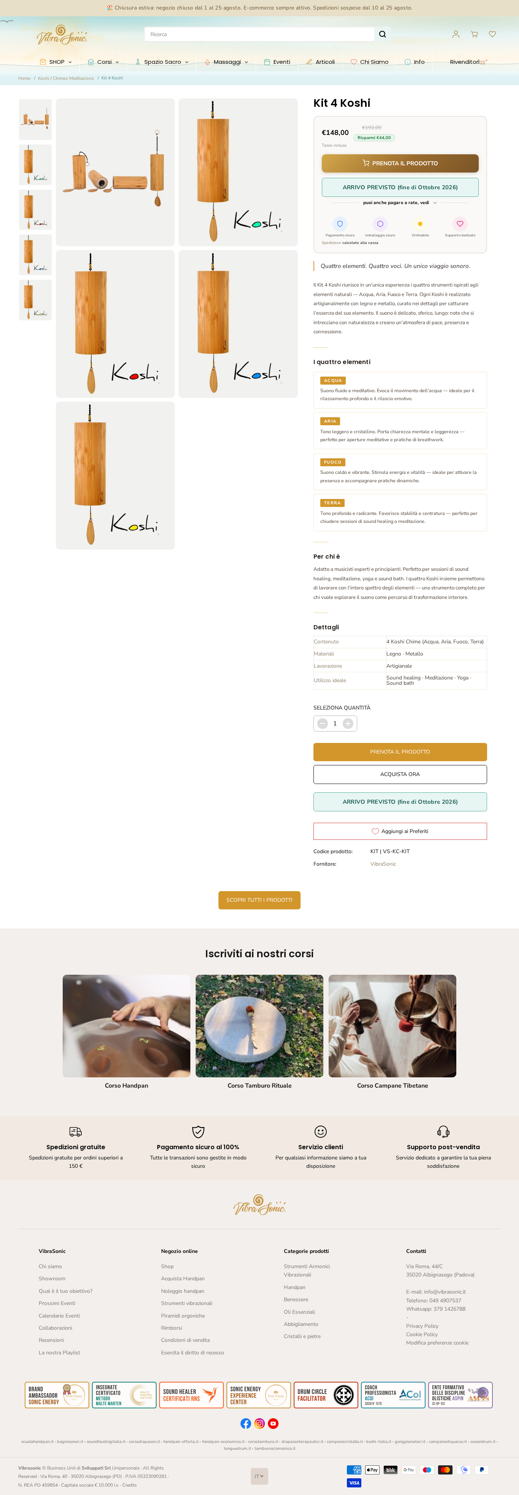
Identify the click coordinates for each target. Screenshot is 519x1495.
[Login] (456, 34)
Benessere (296, 1299)
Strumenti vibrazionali (186, 1303)
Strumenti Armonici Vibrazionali (307, 1270)
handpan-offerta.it (181, 1441)
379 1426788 (449, 1309)
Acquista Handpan (183, 1278)
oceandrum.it (482, 1441)
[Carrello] (474, 34)
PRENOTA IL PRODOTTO (405, 163)
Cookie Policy (422, 1334)
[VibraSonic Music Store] (62, 34)
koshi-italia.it (378, 1441)
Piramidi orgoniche (183, 1315)
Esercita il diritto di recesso (192, 1352)
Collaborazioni (55, 1328)
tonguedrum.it (237, 1448)
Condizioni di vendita (185, 1340)
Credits (129, 1485)
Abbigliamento (301, 1324)
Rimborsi (171, 1328)
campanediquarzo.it (448, 1441)
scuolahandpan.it (37, 1441)
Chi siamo (50, 1266)
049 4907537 (445, 1300)
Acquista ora (400, 774)
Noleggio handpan (182, 1291)
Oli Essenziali (299, 1312)
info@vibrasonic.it (445, 1291)
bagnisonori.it (70, 1441)
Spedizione (331, 242)
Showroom (52, 1278)
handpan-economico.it (223, 1441)
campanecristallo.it (345, 1441)
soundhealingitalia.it (106, 1441)
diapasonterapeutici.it (302, 1441)
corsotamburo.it (263, 1441)
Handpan (294, 1287)
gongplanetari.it (410, 1441)
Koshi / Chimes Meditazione (66, 78)
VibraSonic (383, 864)
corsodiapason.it (144, 1441)
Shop (167, 1266)
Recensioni (51, 1340)
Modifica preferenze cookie (437, 1342)
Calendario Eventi (59, 1315)
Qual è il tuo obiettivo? (65, 1291)
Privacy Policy (422, 1326)
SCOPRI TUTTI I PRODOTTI (259, 900)
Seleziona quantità (341, 707)
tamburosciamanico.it (275, 1448)
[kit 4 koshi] (115, 172)
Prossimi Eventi (57, 1303)
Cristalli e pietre (302, 1336)
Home (24, 78)
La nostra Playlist (59, 1352)
